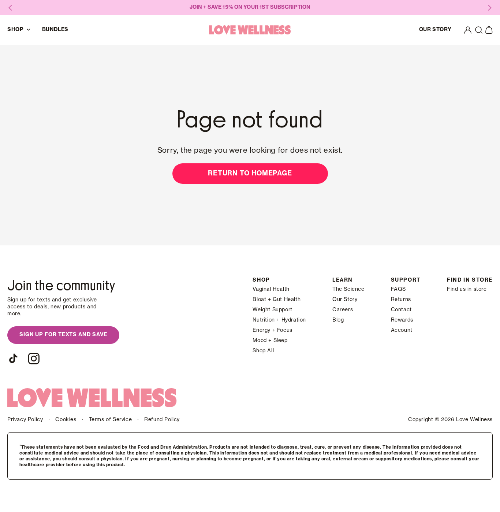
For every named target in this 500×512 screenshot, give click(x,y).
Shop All (263, 350)
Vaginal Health (271, 289)
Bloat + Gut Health (277, 299)
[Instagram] (34, 358)
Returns (401, 299)
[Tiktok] (13, 358)
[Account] (467, 30)
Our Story (344, 299)
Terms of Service (110, 419)
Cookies (65, 419)
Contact (401, 309)
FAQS (398, 289)
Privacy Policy (25, 419)
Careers (342, 309)
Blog (338, 320)
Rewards (402, 320)
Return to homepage (250, 173)
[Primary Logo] (250, 29)
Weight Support (272, 309)
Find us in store (467, 289)
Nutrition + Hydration (279, 320)
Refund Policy (162, 419)
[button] (478, 30)
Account (402, 330)
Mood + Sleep (270, 340)
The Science (348, 289)
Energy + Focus (272, 330)
